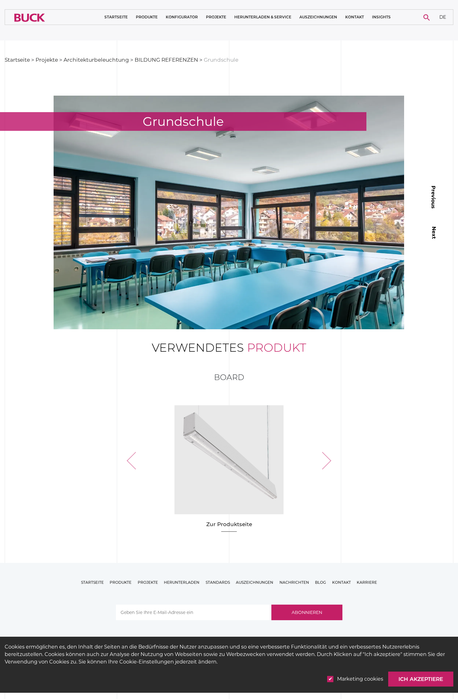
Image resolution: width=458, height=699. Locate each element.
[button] (135, 461)
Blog (320, 582)
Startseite (116, 17)
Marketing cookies (360, 679)
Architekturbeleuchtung (96, 60)
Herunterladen (181, 582)
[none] (442, 17)
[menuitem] (442, 17)
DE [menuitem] (442, 17)
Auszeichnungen (318, 17)
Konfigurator (182, 17)
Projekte (216, 17)
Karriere (367, 582)
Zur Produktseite (229, 524)
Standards (218, 582)
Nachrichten (294, 582)
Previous (433, 197)
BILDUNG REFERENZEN (166, 60)
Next (434, 232)
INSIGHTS (381, 17)
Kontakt (354, 17)
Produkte (147, 17)
